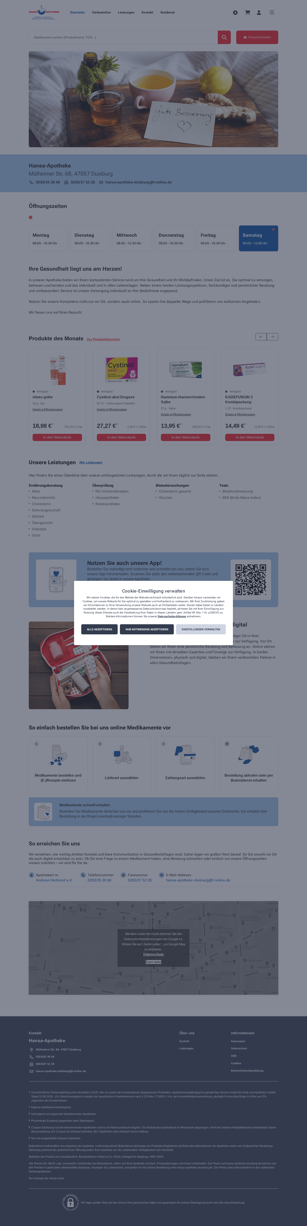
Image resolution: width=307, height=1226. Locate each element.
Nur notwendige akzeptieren (147, 629)
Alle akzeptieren (99, 629)
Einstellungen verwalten (201, 629)
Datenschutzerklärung (172, 616)
